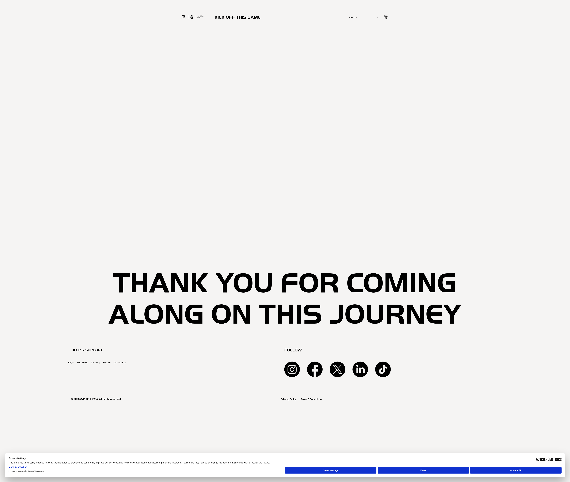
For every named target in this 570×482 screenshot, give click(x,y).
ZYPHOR (84, 399)
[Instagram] (292, 369)
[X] (337, 369)
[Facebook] (315, 369)
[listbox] (363, 17)
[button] (363, 17)
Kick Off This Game (238, 17)
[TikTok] (383, 369)
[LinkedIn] (360, 369)
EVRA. (95, 399)
